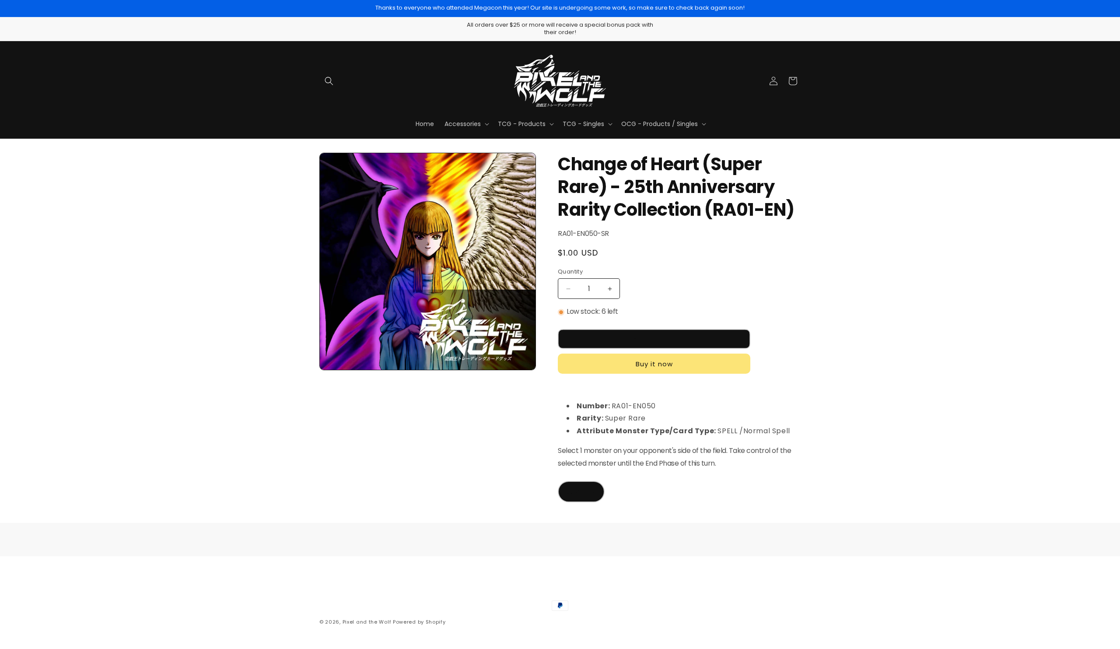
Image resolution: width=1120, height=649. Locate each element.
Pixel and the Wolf (367, 621)
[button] (329, 81)
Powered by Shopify (419, 621)
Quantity (570, 271)
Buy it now (654, 363)
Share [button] (585, 491)
